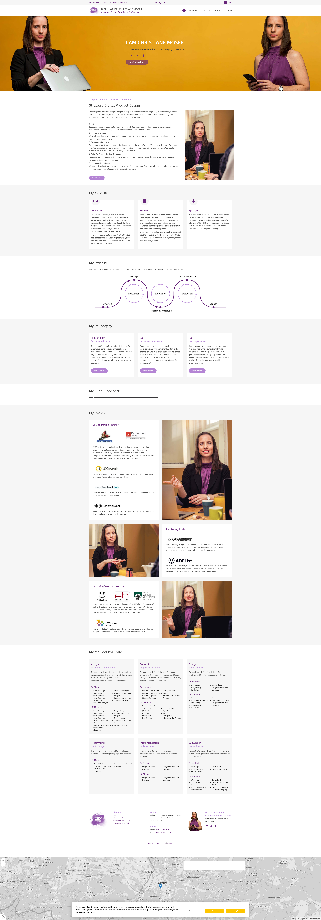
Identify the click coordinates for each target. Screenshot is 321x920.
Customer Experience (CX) (123, 820)
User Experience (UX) (121, 823)
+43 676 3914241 (120, 2)
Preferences (193, 911)
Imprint (150, 843)
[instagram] (160, 2)
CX (204, 10)
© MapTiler (295, 919)
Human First (194, 10)
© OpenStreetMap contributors (310, 919)
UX (209, 10)
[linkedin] (156, 2)
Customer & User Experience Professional (120, 12)
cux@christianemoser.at (100, 2)
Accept (235, 911)
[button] (230, 2)
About (115, 826)
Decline (214, 911)
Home (115, 815)
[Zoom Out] (3, 864)
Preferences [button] (91, 912)
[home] (184, 11)
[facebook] (164, 2)
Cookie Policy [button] (143, 910)
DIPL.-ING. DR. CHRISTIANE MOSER (121, 9)
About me (217, 10)
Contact (228, 10)
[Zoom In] (3, 860)
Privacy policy (160, 843)
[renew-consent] (3, 917)
